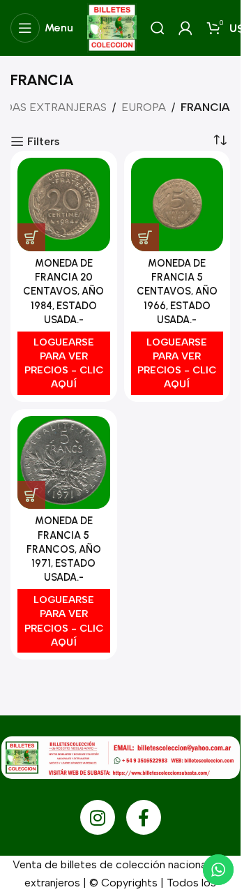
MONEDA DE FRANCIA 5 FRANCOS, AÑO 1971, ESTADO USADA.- (63, 548)
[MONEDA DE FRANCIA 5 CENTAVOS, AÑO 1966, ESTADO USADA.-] (177, 204)
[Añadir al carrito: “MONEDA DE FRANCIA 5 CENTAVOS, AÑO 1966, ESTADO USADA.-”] (145, 237)
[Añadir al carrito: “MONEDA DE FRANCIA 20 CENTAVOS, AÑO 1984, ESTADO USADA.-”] (31, 237)
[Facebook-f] (143, 817)
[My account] (185, 28)
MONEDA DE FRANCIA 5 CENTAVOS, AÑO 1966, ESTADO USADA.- (177, 291)
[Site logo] (112, 27)
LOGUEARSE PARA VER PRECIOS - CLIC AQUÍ (63, 363)
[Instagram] (97, 817)
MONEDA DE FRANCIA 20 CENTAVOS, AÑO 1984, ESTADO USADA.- (63, 291)
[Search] (158, 28)
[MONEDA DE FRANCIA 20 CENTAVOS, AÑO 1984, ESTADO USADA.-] (63, 204)
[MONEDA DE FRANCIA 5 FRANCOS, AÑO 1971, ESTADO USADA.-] (63, 463)
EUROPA (143, 107)
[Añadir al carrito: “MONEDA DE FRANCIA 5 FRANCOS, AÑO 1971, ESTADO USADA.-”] (31, 495)
